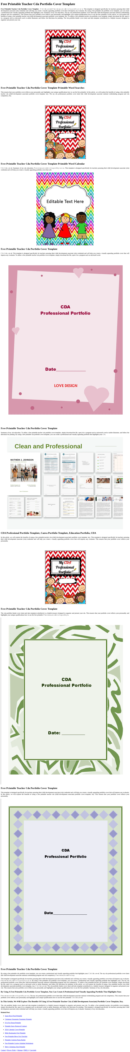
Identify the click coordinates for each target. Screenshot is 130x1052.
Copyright (33, 1050)
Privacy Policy (11, 1050)
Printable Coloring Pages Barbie (15, 1040)
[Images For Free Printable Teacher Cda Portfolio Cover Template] (65, 209)
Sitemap (20, 1050)
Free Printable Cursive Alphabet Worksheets (19, 1043)
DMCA (26, 1050)
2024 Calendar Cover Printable (15, 1029)
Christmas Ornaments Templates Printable (18, 1019)
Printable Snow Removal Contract (16, 1026)
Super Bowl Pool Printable (13, 1016)
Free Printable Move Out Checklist (16, 1036)
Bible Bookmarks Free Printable (15, 1033)
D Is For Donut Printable (13, 1023)
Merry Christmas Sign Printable (15, 1047)
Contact (3, 1050)
